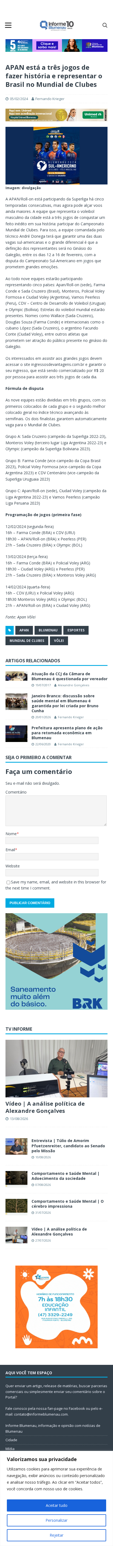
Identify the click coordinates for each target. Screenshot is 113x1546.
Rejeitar (56, 1535)
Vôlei (59, 640)
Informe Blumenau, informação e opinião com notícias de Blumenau (52, 1428)
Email (10, 849)
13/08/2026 (19, 1118)
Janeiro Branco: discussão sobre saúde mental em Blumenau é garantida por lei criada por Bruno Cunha (65, 703)
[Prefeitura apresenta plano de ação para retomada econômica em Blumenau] (16, 733)
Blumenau (48, 630)
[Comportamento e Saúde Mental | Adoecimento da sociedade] (16, 1179)
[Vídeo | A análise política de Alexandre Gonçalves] (56, 1068)
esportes (75, 630)
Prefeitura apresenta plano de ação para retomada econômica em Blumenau (67, 732)
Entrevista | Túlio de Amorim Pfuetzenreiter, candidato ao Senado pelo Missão (68, 1145)
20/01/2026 (43, 717)
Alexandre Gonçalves (73, 685)
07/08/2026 (43, 1185)
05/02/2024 (19, 98)
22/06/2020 (43, 744)
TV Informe (18, 1029)
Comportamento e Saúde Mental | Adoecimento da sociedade (66, 1176)
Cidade (11, 1439)
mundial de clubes (27, 640)
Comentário (16, 792)
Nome (11, 833)
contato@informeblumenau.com (41, 1414)
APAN (24, 630)
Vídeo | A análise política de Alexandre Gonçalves (45, 1107)
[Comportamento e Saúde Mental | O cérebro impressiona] (16, 1207)
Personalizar (56, 1520)
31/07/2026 (43, 1212)
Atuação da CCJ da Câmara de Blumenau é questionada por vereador (70, 676)
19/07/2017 (43, 685)
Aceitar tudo (56, 1505)
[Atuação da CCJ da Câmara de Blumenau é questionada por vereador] (16, 676)
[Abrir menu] (8, 25)
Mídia (10, 1448)
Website (12, 866)
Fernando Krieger (49, 98)
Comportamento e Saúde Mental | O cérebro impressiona (68, 1204)
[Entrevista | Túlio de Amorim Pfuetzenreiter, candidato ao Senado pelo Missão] (16, 1146)
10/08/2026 (43, 1157)
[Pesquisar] (104, 25)
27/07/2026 (43, 1240)
